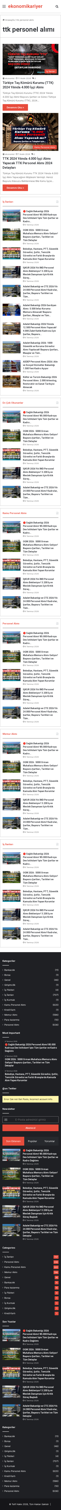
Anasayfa (9, 20)
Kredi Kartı (9, 1010)
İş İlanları (9, 995)
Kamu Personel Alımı (15, 1005)
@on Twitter (9, 1088)
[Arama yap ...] (57, 7)
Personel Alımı (11, 1024)
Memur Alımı (10, 1015)
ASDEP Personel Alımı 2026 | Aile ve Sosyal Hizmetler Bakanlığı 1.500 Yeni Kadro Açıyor (40, 365)
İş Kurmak (9, 1000)
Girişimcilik (9, 985)
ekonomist (9, 78)
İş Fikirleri (9, 990)
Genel (7, 980)
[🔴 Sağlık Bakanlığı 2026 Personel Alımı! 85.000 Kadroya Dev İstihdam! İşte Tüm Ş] (11, 216)
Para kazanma (11, 1020)
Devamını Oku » (15, 107)
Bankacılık (9, 970)
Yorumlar (49, 1141)
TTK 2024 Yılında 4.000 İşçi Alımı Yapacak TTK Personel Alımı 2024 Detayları (27, 163)
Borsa (7, 975)
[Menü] (4, 7)
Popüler (32, 1141)
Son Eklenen (13, 1141)
